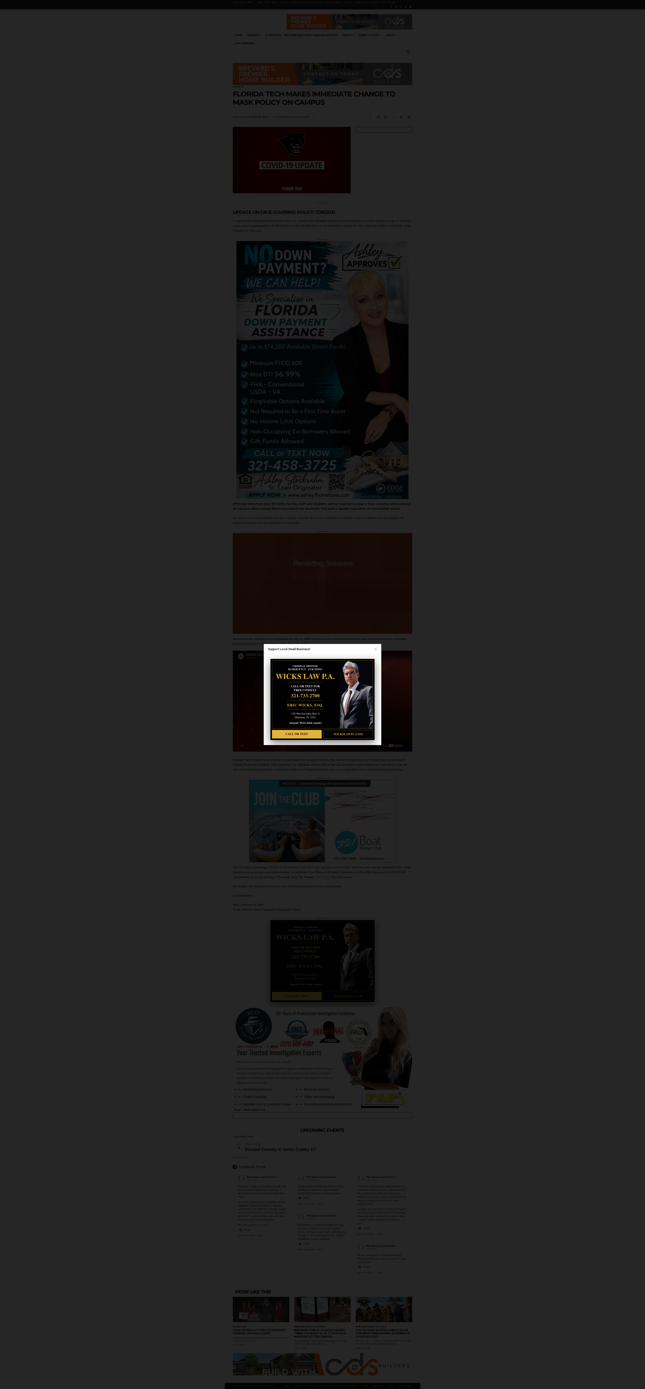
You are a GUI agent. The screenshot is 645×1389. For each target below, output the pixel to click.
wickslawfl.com (348, 734)
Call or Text (297, 734)
